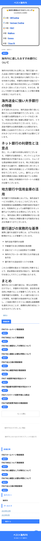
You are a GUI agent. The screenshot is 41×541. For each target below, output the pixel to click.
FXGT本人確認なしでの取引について (16, 345)
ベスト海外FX (20, 2)
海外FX (5, 315)
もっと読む (21, 413)
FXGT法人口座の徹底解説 (12, 362)
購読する (8, 521)
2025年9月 (6, 515)
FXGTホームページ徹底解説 (13, 329)
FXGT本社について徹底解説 (13, 337)
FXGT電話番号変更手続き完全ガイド (16, 386)
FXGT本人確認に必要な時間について (16, 354)
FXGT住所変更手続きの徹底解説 (15, 403)
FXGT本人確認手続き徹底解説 (14, 370)
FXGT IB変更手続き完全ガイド (14, 378)
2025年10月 (6, 511)
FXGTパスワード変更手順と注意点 (15, 394)
